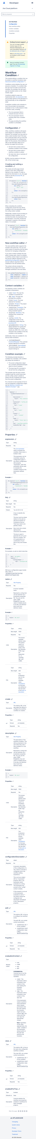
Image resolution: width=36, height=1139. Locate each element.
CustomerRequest (14, 341)
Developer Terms (16, 1131)
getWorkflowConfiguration (12, 260)
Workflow (18, 312)
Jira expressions (19, 97)
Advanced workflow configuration (14, 81)
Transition (20, 307)
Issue (15, 300)
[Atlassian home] (4, 2)
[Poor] (21, 1111)
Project (17, 303)
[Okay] (23, 1111)
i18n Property (17, 582)
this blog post (18, 53)
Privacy (14, 1128)
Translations (21, 683)
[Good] (25, 1111)
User (14, 293)
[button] (32, 3)
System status (16, 1125)
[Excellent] (27, 1111)
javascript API (18, 175)
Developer (14, 3)
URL (14, 702)
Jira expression (20, 448)
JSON (16, 318)
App (13, 296)
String (21, 325)
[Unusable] (19, 1111)
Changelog (15, 1121)
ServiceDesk (21, 345)
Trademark (15, 1134)
